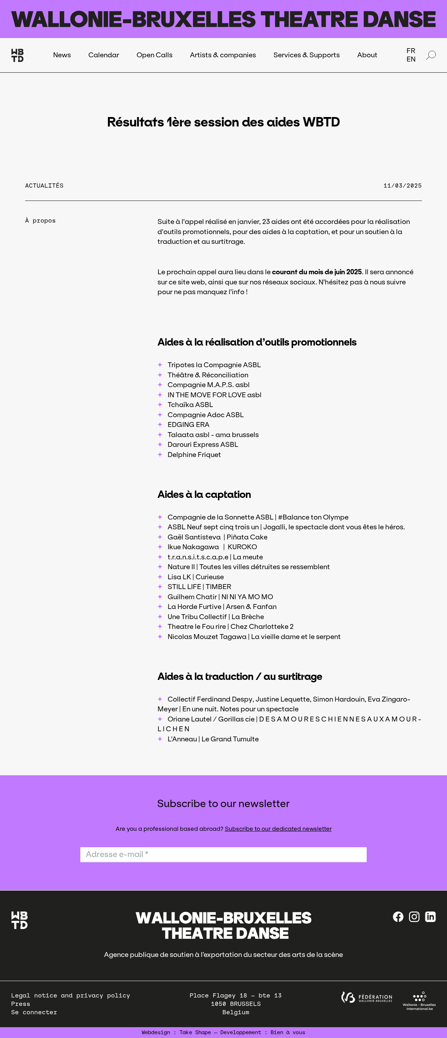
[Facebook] (398, 917)
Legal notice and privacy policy (70, 995)
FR (410, 51)
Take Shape (195, 1032)
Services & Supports (306, 55)
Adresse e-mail (117, 854)
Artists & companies (223, 55)
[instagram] (414, 917)
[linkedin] (430, 917)
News (62, 55)
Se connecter (34, 1012)
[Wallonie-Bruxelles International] (419, 1001)
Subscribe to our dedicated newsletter (278, 829)
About (367, 55)
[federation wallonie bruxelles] (366, 997)
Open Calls (155, 55)
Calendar (103, 55)
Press (20, 1004)
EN (411, 59)
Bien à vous (288, 1032)
